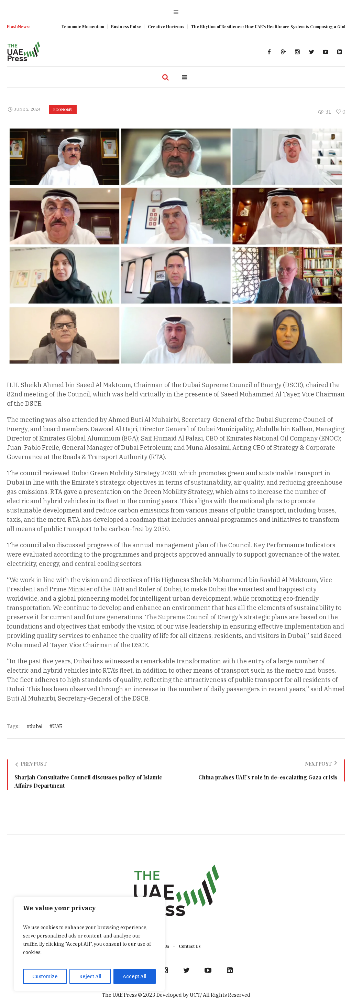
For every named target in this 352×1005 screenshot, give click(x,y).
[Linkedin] (339, 51)
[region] (89, 944)
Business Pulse (99, 26)
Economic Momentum (56, 26)
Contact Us (189, 946)
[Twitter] (311, 51)
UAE (57, 726)
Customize (44, 976)
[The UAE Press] (176, 891)
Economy (62, 109)
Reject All (90, 976)
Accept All (134, 976)
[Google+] (283, 51)
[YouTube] (325, 51)
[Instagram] (297, 51)
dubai (36, 726)
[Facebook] (269, 51)
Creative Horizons (139, 26)
